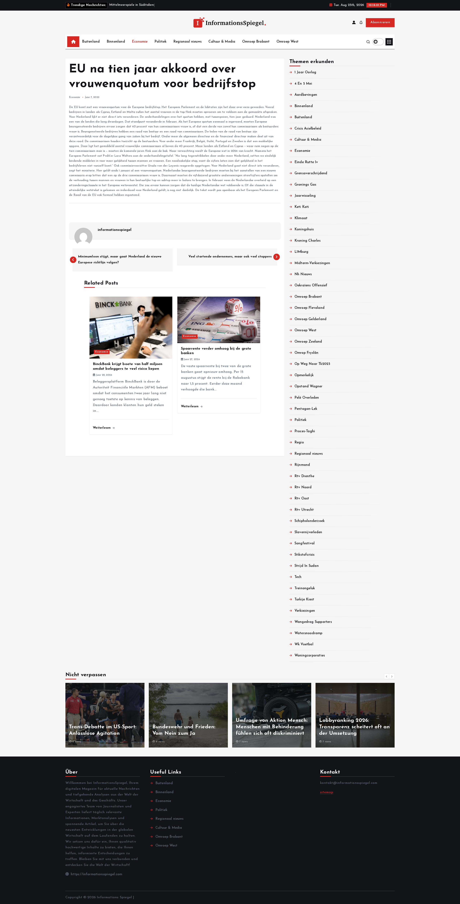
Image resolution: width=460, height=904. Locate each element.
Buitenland (91, 41)
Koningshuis (304, 229)
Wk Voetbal (304, 644)
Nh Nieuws (303, 274)
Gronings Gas (305, 184)
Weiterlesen (102, 427)
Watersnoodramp (309, 633)
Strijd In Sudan (307, 566)
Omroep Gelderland (310, 319)
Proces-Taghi (305, 431)
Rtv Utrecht (304, 509)
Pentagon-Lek (306, 409)
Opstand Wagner (309, 386)
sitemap (326, 792)
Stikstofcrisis (305, 554)
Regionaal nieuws (187, 41)
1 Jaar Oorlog (305, 72)
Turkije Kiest (304, 599)
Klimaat (301, 218)
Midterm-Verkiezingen (312, 263)
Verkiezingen (305, 610)
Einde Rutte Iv (306, 162)
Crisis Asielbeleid (308, 128)
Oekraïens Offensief (311, 285)
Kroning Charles (308, 240)
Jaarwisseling (305, 195)
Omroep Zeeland (308, 341)
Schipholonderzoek (310, 521)
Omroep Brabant (256, 41)
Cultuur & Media (221, 41)
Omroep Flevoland (310, 308)
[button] (386, 676)
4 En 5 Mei (303, 83)
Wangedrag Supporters (313, 622)
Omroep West (287, 41)
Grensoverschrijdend (311, 173)
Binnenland (116, 41)
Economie (140, 41)
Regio (299, 442)
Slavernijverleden (308, 532)
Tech (298, 577)
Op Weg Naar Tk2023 (312, 364)
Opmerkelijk (304, 375)
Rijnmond (302, 465)
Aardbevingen (306, 94)
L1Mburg (301, 251)
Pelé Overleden (307, 397)
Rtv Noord (303, 487)
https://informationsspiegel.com (96, 874)
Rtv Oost (302, 498)
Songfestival (305, 543)
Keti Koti (302, 207)
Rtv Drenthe (304, 476)
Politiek (161, 41)
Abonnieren (380, 22)
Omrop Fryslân (307, 352)
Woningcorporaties (310, 655)
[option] (109, 715)
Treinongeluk (305, 588)
